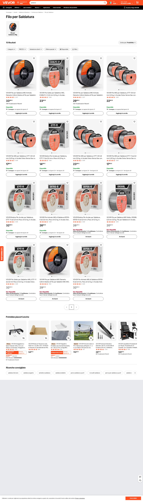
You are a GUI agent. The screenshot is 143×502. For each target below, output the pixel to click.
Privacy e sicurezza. (80, 498)
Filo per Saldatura (49, 12)
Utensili (15, 12)
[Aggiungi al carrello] (23, 338)
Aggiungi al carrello (21, 113)
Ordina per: (123, 42)
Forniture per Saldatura (37, 12)
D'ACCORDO (133, 498)
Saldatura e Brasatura (24, 12)
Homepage (9, 12)
